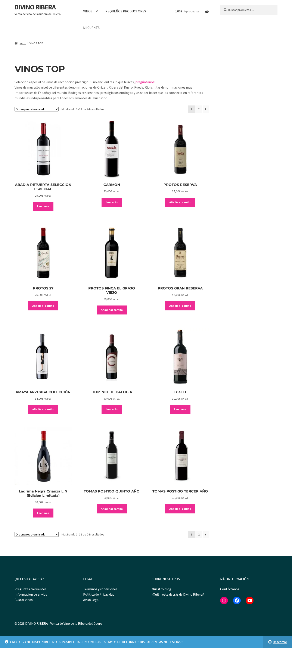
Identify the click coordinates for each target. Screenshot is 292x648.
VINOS (87, 11)
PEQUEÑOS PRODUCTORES (125, 11)
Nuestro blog (161, 589)
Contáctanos (229, 589)
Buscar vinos (24, 600)
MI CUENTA (91, 27)
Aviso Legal (91, 600)
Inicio (23, 43)
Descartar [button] (280, 642)
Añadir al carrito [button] (180, 202)
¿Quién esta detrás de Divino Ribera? (178, 594)
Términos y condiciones (100, 589)
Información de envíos (31, 594)
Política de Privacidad (98, 594)
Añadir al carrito (43, 409)
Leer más (43, 206)
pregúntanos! (145, 82)
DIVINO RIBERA (35, 7)
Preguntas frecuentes (30, 589)
